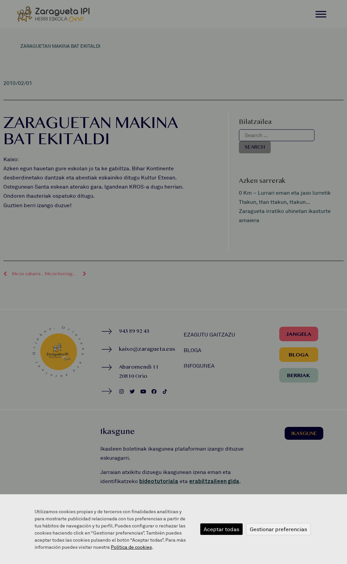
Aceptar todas (221, 529)
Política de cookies (131, 547)
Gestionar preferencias (278, 529)
